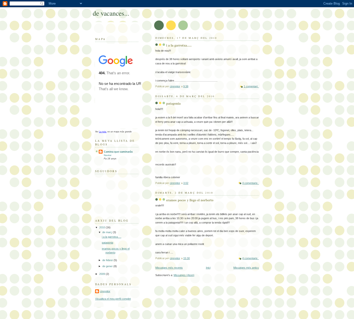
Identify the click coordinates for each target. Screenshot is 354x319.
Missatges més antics (246, 267)
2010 (102, 227)
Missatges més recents (169, 267)
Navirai (107, 155)
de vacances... (111, 13)
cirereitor (105, 291)
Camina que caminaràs (118, 151)
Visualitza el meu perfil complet (113, 298)
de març (107, 232)
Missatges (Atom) (184, 275)
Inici (208, 267)
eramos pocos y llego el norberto (189, 200)
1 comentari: (251, 86)
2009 (102, 273)
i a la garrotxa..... (179, 45)
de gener (107, 266)
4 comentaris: (250, 183)
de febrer (108, 260)
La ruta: (103, 131)
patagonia (173, 103)
